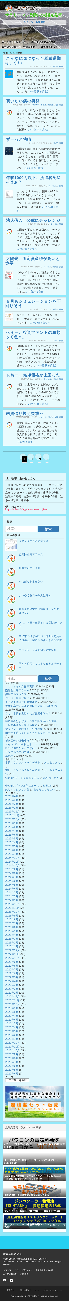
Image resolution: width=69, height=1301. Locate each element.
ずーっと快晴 (18, 139)
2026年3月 (11, 800)
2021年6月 (11, 1019)
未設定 (60, 186)
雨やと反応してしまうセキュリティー (28, 732)
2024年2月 (11, 896)
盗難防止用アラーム (31, 554)
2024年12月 (12, 857)
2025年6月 (11, 834)
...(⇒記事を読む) (38, 91)
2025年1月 (11, 854)
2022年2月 (11, 988)
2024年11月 (12, 861)
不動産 (43, 105)
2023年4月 (11, 935)
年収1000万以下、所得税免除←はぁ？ (33, 179)
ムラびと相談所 (10, 1274)
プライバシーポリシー (52, 1290)
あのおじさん (52, 762)
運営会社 (10, 1290)
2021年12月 (12, 996)
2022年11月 (12, 954)
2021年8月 (11, 1012)
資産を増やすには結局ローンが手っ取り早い (32, 705)
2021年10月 (12, 1004)
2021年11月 (12, 1000)
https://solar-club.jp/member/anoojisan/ (26, 509)
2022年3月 (11, 985)
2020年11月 (12, 1046)
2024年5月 (11, 884)
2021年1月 (11, 1039)
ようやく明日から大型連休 (35, 595)
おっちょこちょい (44, 789)
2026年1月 (11, 807)
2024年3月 (11, 892)
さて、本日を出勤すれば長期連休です (28, 713)
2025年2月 (11, 850)
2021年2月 (11, 1035)
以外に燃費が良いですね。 (21, 748)
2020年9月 (11, 1054)
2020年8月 (11, 1058)
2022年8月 (11, 965)
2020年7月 (11, 1062)
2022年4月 (11, 981)
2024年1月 (11, 900)
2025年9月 (11, 823)
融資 (61, 105)
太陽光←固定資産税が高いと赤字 (32, 260)
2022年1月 (11, 992)
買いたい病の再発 (23, 101)
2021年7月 (11, 1015)
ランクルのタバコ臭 (17, 752)
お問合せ (24, 1274)
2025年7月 (11, 830)
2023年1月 (11, 946)
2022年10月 (12, 958)
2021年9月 (11, 1008)
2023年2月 (11, 942)
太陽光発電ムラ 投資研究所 (19, 46)
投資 (61, 66)
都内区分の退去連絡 (17, 740)
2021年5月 (11, 1023)
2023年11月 (12, 908)
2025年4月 (11, 842)
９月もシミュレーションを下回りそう (33, 303)
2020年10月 (12, 1050)
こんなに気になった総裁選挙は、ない (33, 60)
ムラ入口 (7, 1270)
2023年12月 (12, 904)
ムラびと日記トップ (15, 41)
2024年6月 (11, 881)
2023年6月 (11, 927)
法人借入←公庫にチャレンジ (33, 220)
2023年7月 (11, 923)
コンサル (36, 105)
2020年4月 (11, 1073)
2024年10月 (12, 865)
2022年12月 (12, 950)
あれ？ (9, 756)
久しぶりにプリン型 (17, 789)
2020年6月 (11, 1066)
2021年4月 (11, 1027)
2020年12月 (12, 1042)
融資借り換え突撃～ (24, 413)
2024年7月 (11, 877)
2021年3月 (11, 1031)
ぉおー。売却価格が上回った (33, 375)
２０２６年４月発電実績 (33, 540)
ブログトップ (50, 46)
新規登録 (40, 22)
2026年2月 (11, 804)
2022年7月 (11, 969)
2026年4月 (11, 796)
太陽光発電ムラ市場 (44, 41)
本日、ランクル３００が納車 (22, 762)
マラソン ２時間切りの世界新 (37, 650)
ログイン (28, 22)
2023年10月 (12, 911)
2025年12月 (12, 811)
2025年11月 (12, 815)
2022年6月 (11, 973)
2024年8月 (11, 873)
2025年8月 (11, 827)
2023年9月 (11, 915)
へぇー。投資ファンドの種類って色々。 (33, 334)
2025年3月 (11, 846)
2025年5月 (11, 838)
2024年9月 (11, 869)
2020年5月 (11, 1069)
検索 (48, 529)
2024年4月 (11, 888)
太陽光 (55, 66)
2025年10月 (12, 819)
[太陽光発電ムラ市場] (34, 1116)
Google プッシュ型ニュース (22, 778)
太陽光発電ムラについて (28, 1290)
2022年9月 (11, 961)
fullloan (47, 785)
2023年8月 (11, 919)
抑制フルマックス (29, 568)
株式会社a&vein (12, 1254)
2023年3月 (11, 938)
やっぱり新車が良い (31, 581)
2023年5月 (11, 931)
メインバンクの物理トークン (22, 744)
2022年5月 (11, 977)
